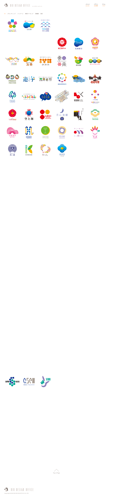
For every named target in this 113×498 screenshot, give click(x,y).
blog (103, 4)
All (5, 13)
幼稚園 (37, 13)
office (96, 4)
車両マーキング (29, 13)
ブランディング (11, 13)
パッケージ (20, 13)
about (88, 4)
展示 (42, 13)
